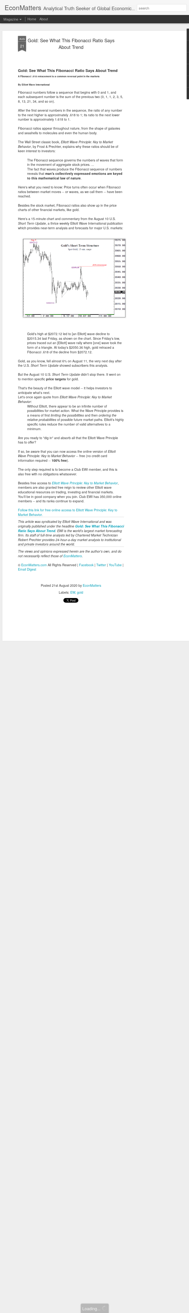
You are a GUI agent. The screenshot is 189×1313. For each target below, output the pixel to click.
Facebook (86, 565)
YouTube (115, 565)
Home (31, 19)
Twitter (101, 565)
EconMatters (92, 585)
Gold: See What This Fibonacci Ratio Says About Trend (71, 43)
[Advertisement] (149, 108)
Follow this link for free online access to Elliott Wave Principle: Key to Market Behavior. (67, 512)
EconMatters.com (34, 565)
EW (72, 592)
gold (80, 592)
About (43, 19)
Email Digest (27, 569)
